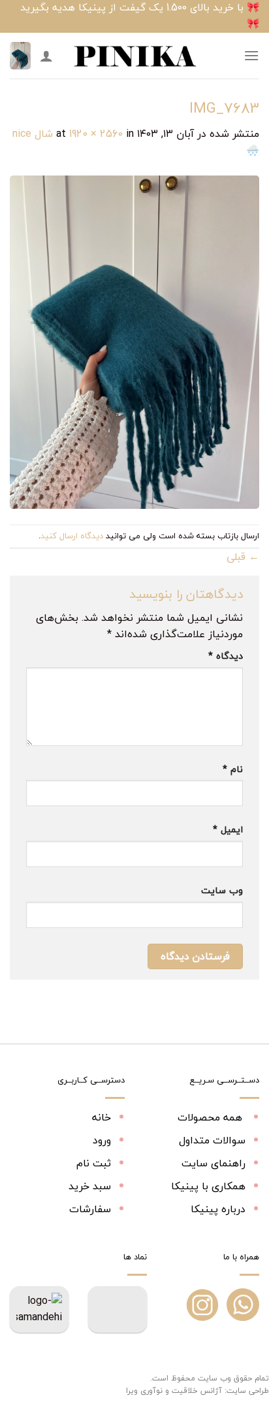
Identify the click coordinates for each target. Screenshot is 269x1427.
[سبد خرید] (20, 56)
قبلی (243, 556)
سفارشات (90, 1209)
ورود (102, 1140)
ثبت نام (93, 1163)
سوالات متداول (212, 1140)
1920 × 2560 (96, 133)
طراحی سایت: (247, 1391)
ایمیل (228, 829)
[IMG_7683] (134, 340)
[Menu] (251, 55)
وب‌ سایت (222, 890)
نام (233, 769)
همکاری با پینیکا (208, 1186)
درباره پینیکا (218, 1209)
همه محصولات (211, 1117)
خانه (101, 1117)
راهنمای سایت (213, 1163)
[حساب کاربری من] (46, 55)
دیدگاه (225, 655)
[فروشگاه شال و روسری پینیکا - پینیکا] (134, 56)
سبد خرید (90, 1186)
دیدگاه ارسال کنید (71, 535)
